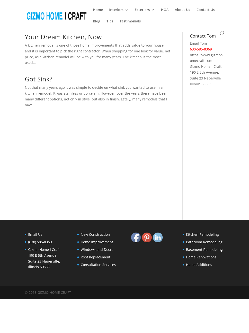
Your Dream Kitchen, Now (63, 36)
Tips (110, 21)
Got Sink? (38, 79)
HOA (165, 10)
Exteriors (142, 10)
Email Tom (198, 43)
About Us (182, 10)
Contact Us (205, 10)
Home (98, 10)
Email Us (35, 234)
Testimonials (130, 21)
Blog (96, 21)
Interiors (116, 10)
